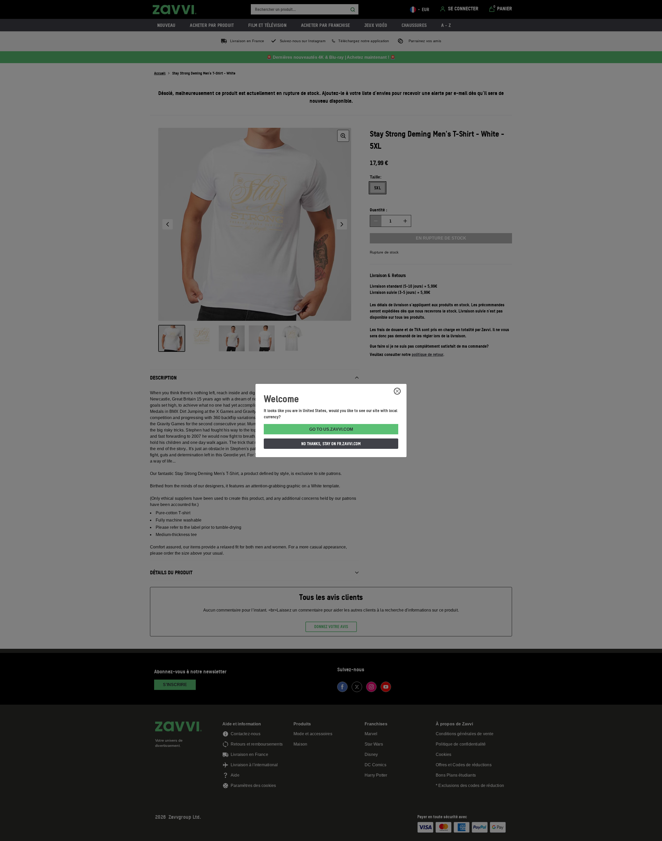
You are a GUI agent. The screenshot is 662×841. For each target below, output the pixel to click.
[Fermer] (397, 391)
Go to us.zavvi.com (331, 429)
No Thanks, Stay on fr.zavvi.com (331, 443)
